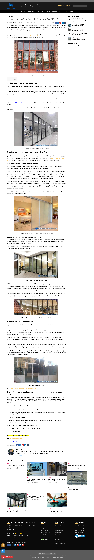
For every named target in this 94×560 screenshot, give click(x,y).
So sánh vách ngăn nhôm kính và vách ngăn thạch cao (22, 388)
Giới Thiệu (30, 11)
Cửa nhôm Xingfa (58, 532)
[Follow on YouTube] (23, 545)
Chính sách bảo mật (79, 530)
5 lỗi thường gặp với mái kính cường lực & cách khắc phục (78, 38)
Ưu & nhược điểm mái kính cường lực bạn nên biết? (78, 25)
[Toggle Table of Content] (14, 79)
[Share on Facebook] (56, 23)
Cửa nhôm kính (40, 11)
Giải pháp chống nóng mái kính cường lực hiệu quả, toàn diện (16, 510)
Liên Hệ (71, 11)
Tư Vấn (66, 11)
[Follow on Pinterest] (18, 545)
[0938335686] (15, 1)
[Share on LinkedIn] (63, 23)
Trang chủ (23, 11)
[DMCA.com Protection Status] (44, 539)
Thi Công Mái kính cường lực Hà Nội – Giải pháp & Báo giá (79, 34)
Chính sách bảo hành (79, 525)
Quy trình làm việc (45, 534)
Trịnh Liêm (15, 22)
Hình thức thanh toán (79, 532)
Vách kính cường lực (59, 530)
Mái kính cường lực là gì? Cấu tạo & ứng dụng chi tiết (78, 29)
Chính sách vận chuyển (80, 528)
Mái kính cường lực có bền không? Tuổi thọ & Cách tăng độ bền (79, 20)
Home (8, 16)
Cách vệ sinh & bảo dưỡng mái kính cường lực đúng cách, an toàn (56, 510)
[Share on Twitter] (58, 23)
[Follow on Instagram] (10, 545)
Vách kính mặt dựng (52, 11)
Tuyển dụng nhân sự (45, 532)
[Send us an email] (86, 1)
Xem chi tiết (19, 455)
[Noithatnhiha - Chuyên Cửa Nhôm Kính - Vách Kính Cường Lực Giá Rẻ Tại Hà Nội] (7, 1)
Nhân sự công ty (44, 530)
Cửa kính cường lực (59, 528)
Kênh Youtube (44, 537)
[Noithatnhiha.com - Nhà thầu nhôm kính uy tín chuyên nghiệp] (11, 5)
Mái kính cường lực (59, 539)
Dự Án (60, 11)
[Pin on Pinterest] (60, 23)
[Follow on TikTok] (13, 545)
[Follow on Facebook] (82, 1)
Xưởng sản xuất (44, 528)
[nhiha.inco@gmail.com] (9, 1)
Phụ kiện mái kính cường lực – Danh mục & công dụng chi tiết (36, 497)
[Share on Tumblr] (65, 23)
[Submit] (85, 5)
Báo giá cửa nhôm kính (73, 45)
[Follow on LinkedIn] (20, 545)
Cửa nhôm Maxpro (59, 534)
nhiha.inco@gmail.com (16, 438)
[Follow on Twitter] (85, 1)
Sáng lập (43, 525)
